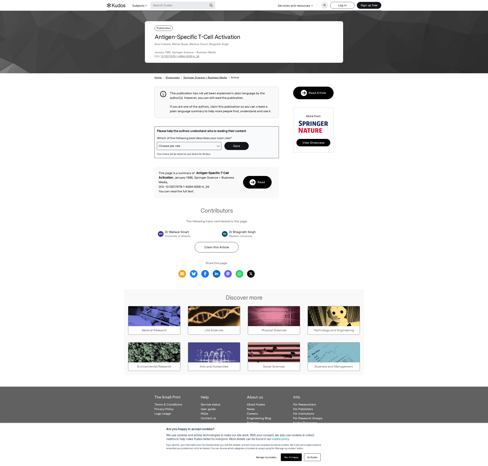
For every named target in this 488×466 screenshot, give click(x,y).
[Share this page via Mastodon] (228, 273)
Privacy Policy (163, 409)
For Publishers (303, 409)
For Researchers (304, 404)
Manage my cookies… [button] (267, 457)
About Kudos (256, 404)
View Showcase (313, 142)
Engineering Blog (259, 418)
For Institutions (303, 413)
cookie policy (280, 439)
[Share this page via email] (182, 273)
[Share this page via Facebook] (205, 273)
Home (158, 77)
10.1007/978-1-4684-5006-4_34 (180, 56)
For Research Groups (307, 418)
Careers (252, 413)
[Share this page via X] (251, 273)
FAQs (204, 413)
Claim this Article (216, 247)
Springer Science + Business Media (205, 77)
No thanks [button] (312, 457)
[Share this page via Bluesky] (193, 273)
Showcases (172, 77)
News (251, 409)
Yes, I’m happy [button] (291, 457)
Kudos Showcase (305, 423)
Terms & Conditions (168, 404)
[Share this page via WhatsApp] (239, 273)
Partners (253, 423)
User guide (208, 409)
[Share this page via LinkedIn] (216, 273)
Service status (210, 404)
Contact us (208, 418)
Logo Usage (162, 413)
